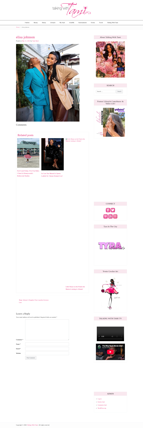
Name (18, 344)
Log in (100, 399)
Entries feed (101, 402)
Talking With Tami (112, 22)
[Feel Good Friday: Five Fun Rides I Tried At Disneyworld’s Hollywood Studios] (28, 153)
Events (93, 22)
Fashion (27, 22)
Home (17, 27)
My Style (62, 22)
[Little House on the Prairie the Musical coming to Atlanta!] (77, 210)
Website (18, 353)
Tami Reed (35, 41)
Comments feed (102, 405)
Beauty (36, 22)
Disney (44, 22)
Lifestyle (52, 22)
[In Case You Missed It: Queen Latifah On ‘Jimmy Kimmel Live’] (52, 154)
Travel (101, 22)
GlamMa (71, 22)
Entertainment (83, 22)
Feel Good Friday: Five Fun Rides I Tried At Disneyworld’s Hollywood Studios (28, 173)
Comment (19, 339)
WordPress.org (102, 408)
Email (18, 348)
